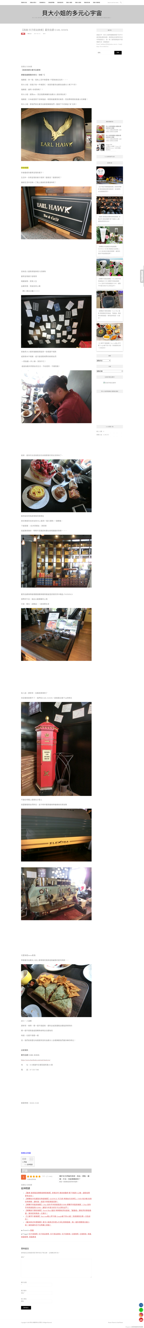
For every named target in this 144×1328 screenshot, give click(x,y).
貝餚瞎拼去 (42, 2)
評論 (25, 1162)
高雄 (23, 33)
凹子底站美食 (55, 1234)
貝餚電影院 (60, 2)
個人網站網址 (24, 1300)
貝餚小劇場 (78, 2)
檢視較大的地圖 (26, 1153)
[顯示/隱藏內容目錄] (30, 1159)
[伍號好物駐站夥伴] (109, 383)
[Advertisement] (56, 51)
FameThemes (120, 1322)
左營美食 (83, 1234)
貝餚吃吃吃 (24, 2)
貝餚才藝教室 (96, 2)
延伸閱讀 (30, 1164)
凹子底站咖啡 (44, 1234)
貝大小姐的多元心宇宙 (72, 12)
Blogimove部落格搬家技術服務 (134, 1327)
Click (142, 276)
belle (30, 33)
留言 (23, 1257)
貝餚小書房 (69, 2)
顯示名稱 (24, 1284)
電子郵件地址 (24, 1292)
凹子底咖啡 (33, 1234)
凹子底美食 (66, 1234)
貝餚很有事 (87, 2)
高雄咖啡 (24, 1237)
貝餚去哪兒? (33, 2)
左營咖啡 (75, 1234)
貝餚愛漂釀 (51, 2)
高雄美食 (32, 1237)
